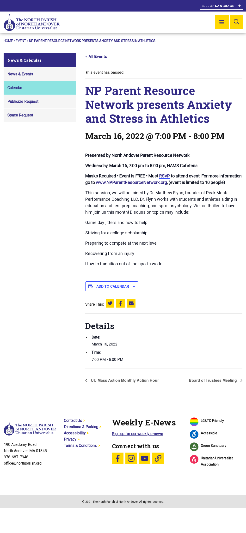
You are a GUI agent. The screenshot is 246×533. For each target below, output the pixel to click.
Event (21, 41)
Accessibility (75, 433)
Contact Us (73, 420)
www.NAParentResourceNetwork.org (131, 182)
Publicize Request (22, 101)
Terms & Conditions (80, 445)
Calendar (14, 87)
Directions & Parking (81, 426)
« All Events (96, 56)
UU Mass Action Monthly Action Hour (124, 380)
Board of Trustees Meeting (213, 380)
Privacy (70, 439)
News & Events (20, 74)
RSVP (164, 175)
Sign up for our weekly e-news (137, 433)
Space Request (20, 115)
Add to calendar (112, 286)
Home (8, 41)
